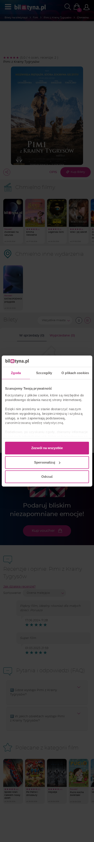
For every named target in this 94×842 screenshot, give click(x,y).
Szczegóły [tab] (44, 373)
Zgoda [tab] (16, 373)
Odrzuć (47, 476)
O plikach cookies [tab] (75, 373)
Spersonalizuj (44, 462)
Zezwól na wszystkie (47, 448)
